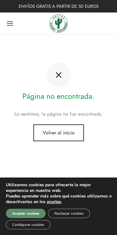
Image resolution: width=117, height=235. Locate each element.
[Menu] (10, 23)
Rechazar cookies (69, 213)
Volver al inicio (59, 132)
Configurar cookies (28, 224)
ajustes (54, 202)
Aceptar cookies (25, 213)
